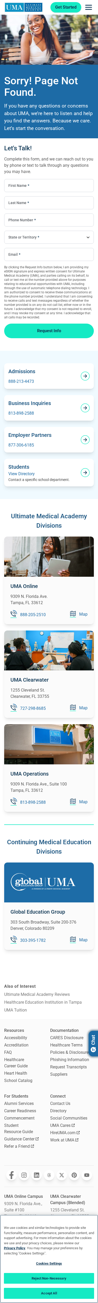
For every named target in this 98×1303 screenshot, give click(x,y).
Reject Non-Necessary (49, 1278)
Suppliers (58, 1074)
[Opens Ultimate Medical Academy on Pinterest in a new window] (74, 1175)
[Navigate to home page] (23, 7)
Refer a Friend (17, 1146)
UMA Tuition (15, 1010)
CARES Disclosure (66, 1037)
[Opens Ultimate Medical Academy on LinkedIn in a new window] (36, 1175)
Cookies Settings (49, 1263)
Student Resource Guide (18, 1128)
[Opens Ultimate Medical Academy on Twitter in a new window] (61, 1175)
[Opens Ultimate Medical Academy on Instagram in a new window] (24, 1175)
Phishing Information (69, 1059)
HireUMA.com (63, 1132)
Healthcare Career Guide (16, 1062)
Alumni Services (19, 1103)
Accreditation (16, 1045)
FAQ (8, 1052)
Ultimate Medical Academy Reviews (37, 994)
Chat (93, 1040)
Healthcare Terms (66, 1045)
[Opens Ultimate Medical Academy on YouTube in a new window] (87, 1175)
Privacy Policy (14, 1248)
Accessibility (15, 1037)
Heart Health (15, 1073)
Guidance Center (19, 1139)
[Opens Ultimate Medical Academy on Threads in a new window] (49, 1175)
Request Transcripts (68, 1066)
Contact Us (60, 1103)
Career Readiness (20, 1110)
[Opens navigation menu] (88, 7)
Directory (58, 1110)
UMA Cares (60, 1125)
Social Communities (68, 1118)
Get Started (66, 7)
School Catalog (18, 1080)
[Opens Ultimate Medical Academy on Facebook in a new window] (11, 1175)
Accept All (49, 1293)
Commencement (19, 1118)
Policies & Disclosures (70, 1052)
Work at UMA (62, 1140)
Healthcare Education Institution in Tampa (43, 1002)
